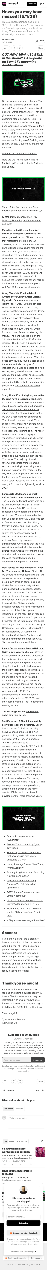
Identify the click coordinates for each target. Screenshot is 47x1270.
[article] (23, 1156)
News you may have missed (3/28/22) (17, 1172)
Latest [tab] (12, 1141)
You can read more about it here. (19, 642)
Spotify (10, 166)
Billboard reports (34, 237)
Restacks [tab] (19, 1109)
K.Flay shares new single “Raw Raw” (26, 920)
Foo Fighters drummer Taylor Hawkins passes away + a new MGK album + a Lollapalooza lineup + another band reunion (16, 1178)
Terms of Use (36, 1066)
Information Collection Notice (28, 1068)
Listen (41, 41)
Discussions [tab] (22, 1141)
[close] (39, 1187)
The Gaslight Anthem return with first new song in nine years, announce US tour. (24, 856)
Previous (10, 1090)
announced (32, 711)
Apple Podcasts (35, 163)
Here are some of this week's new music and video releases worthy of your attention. (17, 1156)
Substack (10, 1264)
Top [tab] (5, 1141)
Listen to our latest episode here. (19, 153)
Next (38, 1090)
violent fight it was (11, 304)
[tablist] (13, 1108)
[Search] (42, 1141)
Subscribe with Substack (25, 1233)
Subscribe (32, 3)
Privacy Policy (32, 1244)
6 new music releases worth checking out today (16, 1150)
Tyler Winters (8, 39)
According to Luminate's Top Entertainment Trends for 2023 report (23, 409)
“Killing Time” (21, 912)
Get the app (36, 1258)
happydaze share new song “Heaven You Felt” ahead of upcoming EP (21, 884)
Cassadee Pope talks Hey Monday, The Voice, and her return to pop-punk (21, 220)
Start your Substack (17, 1258)
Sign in (41, 3)
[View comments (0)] (13, 48)
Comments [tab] (8, 1109)
